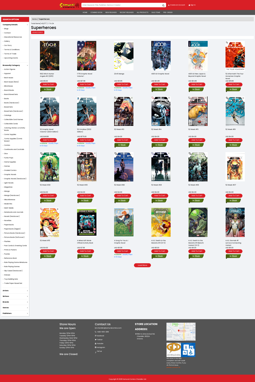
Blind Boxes (8, 86)
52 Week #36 (193, 185)
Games (7, 166)
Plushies (7, 241)
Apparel (7, 73)
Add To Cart (48, 84)
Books (6, 98)
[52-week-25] (86, 167)
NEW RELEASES (111, 12)
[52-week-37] (235, 167)
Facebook (100, 336)
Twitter (100, 339)
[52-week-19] (235, 112)
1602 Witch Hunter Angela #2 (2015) (47, 75)
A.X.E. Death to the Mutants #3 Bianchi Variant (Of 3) (196, 242)
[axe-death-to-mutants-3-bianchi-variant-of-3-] (198, 223)
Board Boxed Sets (11, 94)
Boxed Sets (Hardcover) (13, 111)
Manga (7, 191)
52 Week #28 (119, 185)
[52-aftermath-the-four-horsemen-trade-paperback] (235, 56)
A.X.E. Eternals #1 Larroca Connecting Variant (233, 242)
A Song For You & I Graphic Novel (121, 241)
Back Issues (8, 77)
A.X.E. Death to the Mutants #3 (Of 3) (158, 241)
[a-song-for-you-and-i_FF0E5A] (123, 223)
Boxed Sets (8, 107)
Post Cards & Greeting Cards (15, 245)
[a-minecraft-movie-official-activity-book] (86, 223)
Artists (5, 290)
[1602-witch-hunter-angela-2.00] (49, 56)
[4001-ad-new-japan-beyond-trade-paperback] (198, 56)
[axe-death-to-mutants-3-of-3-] (161, 223)
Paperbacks (9, 225)
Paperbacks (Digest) (12, 229)
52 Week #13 (119, 129)
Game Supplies (10, 162)
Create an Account (177, 5)
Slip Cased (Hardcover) (13, 271)
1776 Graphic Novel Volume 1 (84, 75)
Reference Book (10, 258)
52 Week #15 (193, 129)
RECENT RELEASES (127, 12)
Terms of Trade (10, 54)
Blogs (6, 28)
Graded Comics (10, 170)
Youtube (100, 343)
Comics (7, 145)
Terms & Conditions (12, 49)
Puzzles (7, 254)
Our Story (8, 45)
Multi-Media (8, 208)
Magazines (8, 187)
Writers (6, 296)
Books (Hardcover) (11, 103)
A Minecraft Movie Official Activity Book (85, 241)
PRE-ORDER (167, 12)
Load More (142, 265)
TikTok (99, 351)
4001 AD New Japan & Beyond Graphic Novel (197, 75)
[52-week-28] (123, 167)
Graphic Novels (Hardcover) (15, 179)
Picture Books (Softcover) (14, 237)
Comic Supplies (10, 134)
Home (34, 19)
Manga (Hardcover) (12, 195)
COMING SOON (96, 12)
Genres (6, 307)
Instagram (101, 347)
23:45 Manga (119, 74)
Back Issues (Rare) (11, 82)
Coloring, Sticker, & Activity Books (14, 129)
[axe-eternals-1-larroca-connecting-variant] (235, 223)
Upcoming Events (11, 58)
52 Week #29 (156, 185)
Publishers (7, 313)
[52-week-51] (49, 223)
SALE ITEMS (156, 12)
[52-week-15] (198, 112)
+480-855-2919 (103, 332)
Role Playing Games (12, 266)
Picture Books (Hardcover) (14, 233)
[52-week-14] (161, 112)
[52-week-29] (161, 167)
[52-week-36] (198, 167)
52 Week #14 (156, 129)
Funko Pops (8, 158)
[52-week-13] (123, 112)
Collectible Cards (11, 124)
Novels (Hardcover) (12, 216)
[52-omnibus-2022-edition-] (86, 112)
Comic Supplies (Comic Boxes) (13, 139)
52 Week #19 (230, 129)
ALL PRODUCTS (142, 12)
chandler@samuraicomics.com (109, 328)
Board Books (9, 90)
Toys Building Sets (11, 279)
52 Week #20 (45, 185)
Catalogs (7, 115)
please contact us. (173, 367)
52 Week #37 (231, 185)
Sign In (193, 5)
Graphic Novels (10, 174)
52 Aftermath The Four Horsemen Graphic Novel (234, 76)
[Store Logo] (69, 5)
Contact (7, 33)
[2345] (123, 56)
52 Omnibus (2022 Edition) (84, 130)
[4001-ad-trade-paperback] (161, 56)
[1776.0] (86, 56)
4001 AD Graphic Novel (160, 74)
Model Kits (8, 204)
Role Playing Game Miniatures (15, 262)
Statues (7, 275)
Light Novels (8, 183)
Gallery (7, 41)
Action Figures (9, 69)
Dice (6, 153)
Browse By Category (11, 65)
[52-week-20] (49, 167)
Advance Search (37, 32)
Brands (6, 302)
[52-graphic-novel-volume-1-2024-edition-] (49, 112)
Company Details (10, 25)
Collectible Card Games (13, 119)
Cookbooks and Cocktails (14, 149)
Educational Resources (13, 37)
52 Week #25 (82, 185)
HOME (85, 12)
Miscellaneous (9, 199)
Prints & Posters (10, 250)
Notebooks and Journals (13, 212)
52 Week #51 (45, 240)
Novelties (7, 220)
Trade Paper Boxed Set (13, 283)
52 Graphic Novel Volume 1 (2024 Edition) (49, 130)
